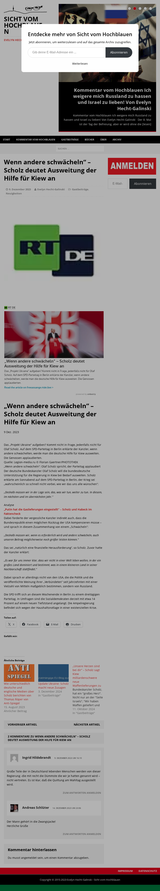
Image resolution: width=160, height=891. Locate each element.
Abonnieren (119, 52)
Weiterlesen (80, 63)
